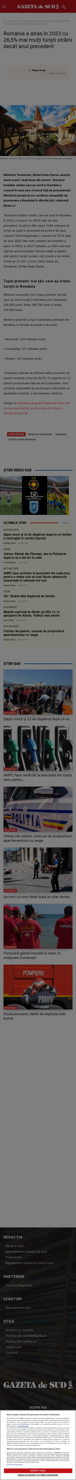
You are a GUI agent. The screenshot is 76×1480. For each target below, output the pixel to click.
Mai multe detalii (23, 1426)
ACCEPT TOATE (38, 1470)
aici (49, 1437)
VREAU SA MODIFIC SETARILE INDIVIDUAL (37, 1475)
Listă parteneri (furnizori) (15, 1464)
